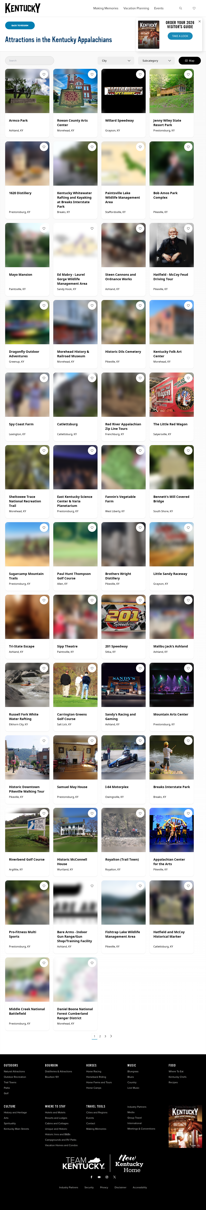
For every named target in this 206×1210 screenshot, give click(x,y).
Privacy (104, 1187)
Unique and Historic (56, 1129)
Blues (130, 1077)
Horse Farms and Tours (99, 1082)
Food (172, 1065)
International (134, 1123)
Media (130, 1112)
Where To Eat (176, 1071)
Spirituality (10, 1123)
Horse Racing (93, 1071)
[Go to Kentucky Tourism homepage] (23, 8)
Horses (91, 1065)
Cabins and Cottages (56, 1123)
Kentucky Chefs (177, 1077)
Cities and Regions (96, 1112)
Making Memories (105, 8)
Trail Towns (10, 1082)
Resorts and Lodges (56, 1118)
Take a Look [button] (180, 36)
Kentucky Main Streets (16, 1129)
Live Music (133, 1088)
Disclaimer (120, 1187)
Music (131, 1065)
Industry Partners (136, 1107)
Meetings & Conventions (141, 1129)
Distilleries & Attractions (58, 1071)
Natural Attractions (14, 1071)
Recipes (173, 1082)
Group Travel (134, 1118)
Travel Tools (95, 1106)
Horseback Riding (96, 1077)
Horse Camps (93, 1088)
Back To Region (20, 25)
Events (159, 8)
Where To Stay (55, 1106)
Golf (6, 1093)
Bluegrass (132, 1071)
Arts (6, 1118)
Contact (90, 1123)
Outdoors (11, 1065)
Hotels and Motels (55, 1112)
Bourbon (51, 1065)
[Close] (200, 21)
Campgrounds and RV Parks (60, 1140)
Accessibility (140, 1187)
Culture (10, 1106)
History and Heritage (16, 1112)
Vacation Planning (136, 8)
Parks (7, 1088)
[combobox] (116, 60)
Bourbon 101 (52, 1077)
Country (131, 1082)
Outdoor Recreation (15, 1077)
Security (89, 1187)
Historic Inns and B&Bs (57, 1134)
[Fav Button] (44, 74)
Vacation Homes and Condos (61, 1145)
